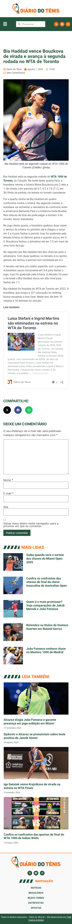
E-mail (8, 493)
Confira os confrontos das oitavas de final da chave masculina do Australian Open (46, 582)
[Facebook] (62, 24)
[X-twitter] (56, 24)
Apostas (36, 907)
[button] (5, 24)
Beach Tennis (36, 897)
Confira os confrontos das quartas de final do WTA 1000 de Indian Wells (34, 836)
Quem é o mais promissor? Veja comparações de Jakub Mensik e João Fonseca (45, 605)
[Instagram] (68, 24)
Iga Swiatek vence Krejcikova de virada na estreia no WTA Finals (32, 786)
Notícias (36, 887)
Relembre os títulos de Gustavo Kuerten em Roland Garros (47, 627)
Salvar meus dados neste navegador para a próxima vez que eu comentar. (30, 524)
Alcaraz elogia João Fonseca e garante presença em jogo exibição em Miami (30, 721)
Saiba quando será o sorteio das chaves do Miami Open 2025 (45, 558)
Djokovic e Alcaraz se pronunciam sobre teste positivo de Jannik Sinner (34, 736)
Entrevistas (36, 902)
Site (5, 507)
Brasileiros (36, 892)
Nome (8, 480)
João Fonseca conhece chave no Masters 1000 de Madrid (46, 650)
